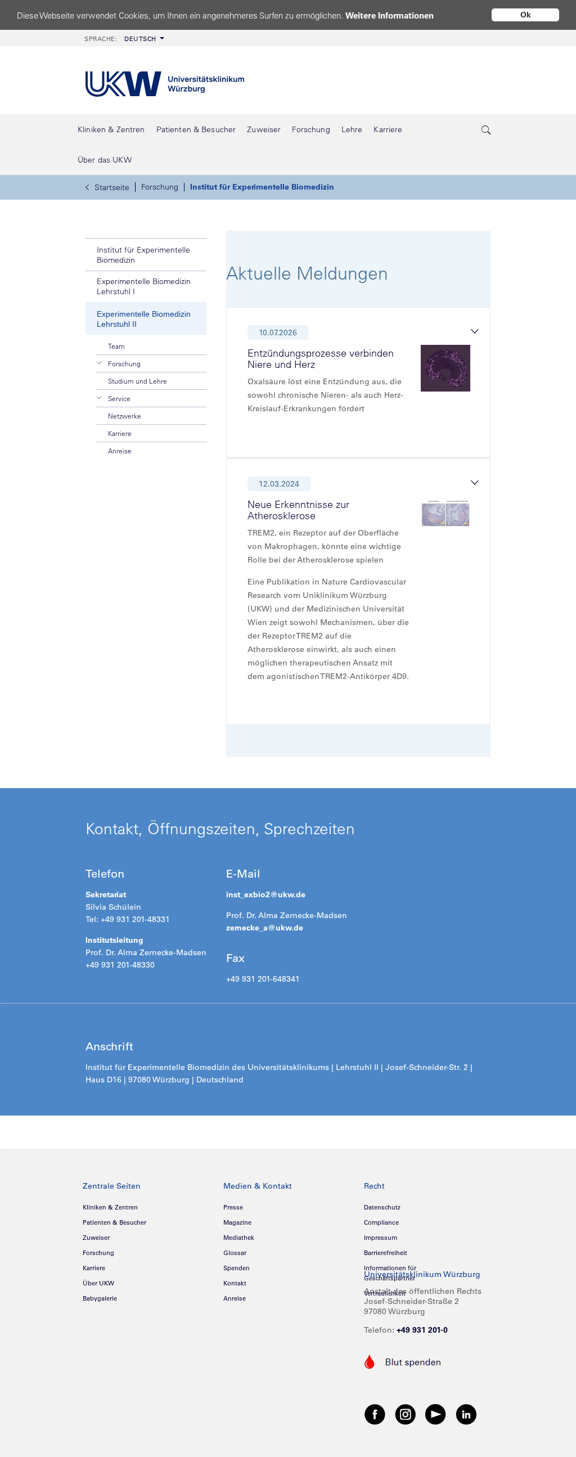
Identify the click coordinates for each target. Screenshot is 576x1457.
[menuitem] (123, 38)
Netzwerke (124, 415)
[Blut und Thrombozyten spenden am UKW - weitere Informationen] (403, 1361)
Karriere (120, 433)
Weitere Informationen (389, 15)
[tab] (363, 385)
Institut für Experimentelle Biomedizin (262, 187)
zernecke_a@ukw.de (264, 928)
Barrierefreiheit (385, 1253)
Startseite (111, 187)
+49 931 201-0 (422, 1330)
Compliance (381, 1222)
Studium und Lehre (137, 380)
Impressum (380, 1238)
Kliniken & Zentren (110, 1207)
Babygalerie (100, 1298)
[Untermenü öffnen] (99, 363)
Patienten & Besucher (114, 1222)
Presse (233, 1207)
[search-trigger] (486, 129)
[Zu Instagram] (405, 1414)
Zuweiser (96, 1238)
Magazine (237, 1222)
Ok (525, 15)
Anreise (120, 450)
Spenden (236, 1268)
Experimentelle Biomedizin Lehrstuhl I (144, 286)
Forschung (159, 187)
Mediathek (238, 1238)
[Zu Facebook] (375, 1414)
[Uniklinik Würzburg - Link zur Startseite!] (165, 80)
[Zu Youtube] (436, 1414)
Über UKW (98, 1283)
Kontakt (234, 1283)
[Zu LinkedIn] (466, 1414)
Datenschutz (382, 1207)
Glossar (234, 1253)
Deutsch (120, 39)
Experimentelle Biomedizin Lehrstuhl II (144, 319)
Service (119, 398)
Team (116, 345)
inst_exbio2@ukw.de (265, 894)
